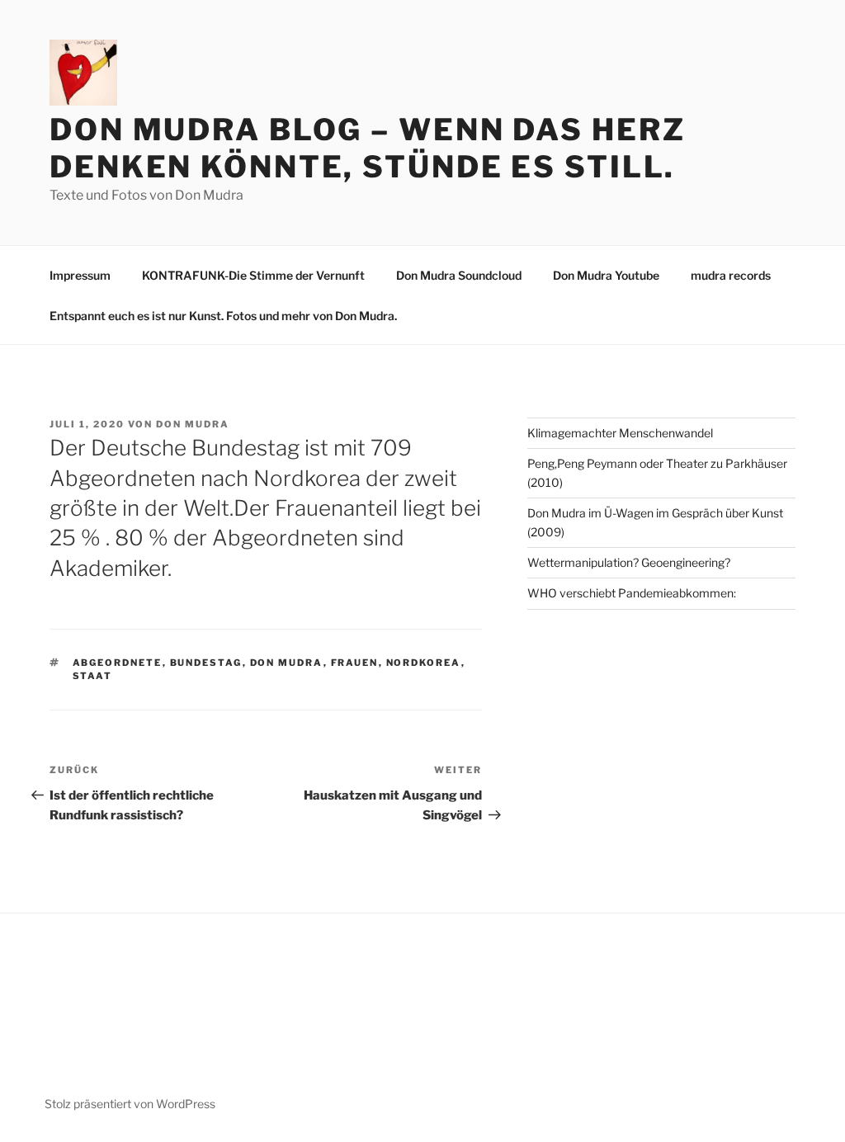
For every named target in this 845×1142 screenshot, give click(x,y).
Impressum (80, 275)
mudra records (731, 275)
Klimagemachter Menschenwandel (620, 433)
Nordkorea (423, 662)
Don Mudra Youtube (606, 275)
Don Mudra (192, 424)
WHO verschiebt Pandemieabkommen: (631, 593)
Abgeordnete (118, 662)
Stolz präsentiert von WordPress (130, 1104)
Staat (93, 676)
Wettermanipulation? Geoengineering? (628, 562)
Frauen (355, 662)
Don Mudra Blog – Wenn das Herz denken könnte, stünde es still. (367, 148)
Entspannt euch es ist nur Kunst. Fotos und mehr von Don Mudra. (223, 316)
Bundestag (206, 662)
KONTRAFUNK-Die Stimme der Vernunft (253, 275)
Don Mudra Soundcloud (459, 275)
